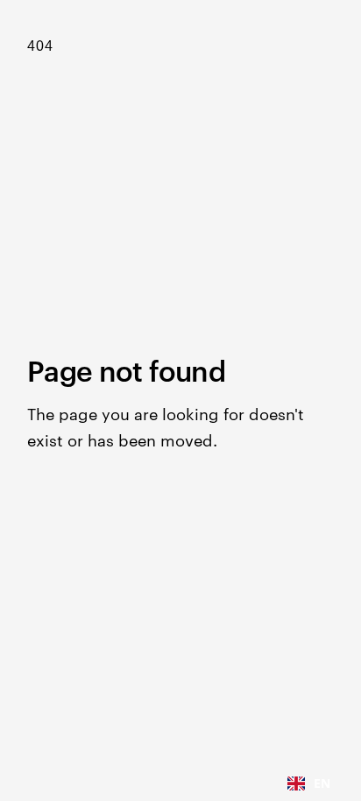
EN (322, 783)
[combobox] (308, 783)
